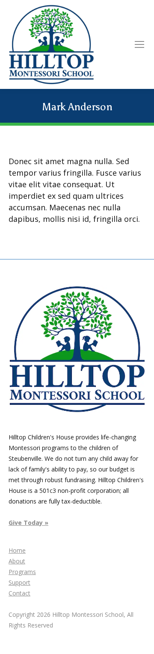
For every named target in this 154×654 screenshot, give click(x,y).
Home (17, 550)
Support (19, 582)
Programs (22, 572)
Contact (19, 593)
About (17, 561)
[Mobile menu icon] (139, 44)
